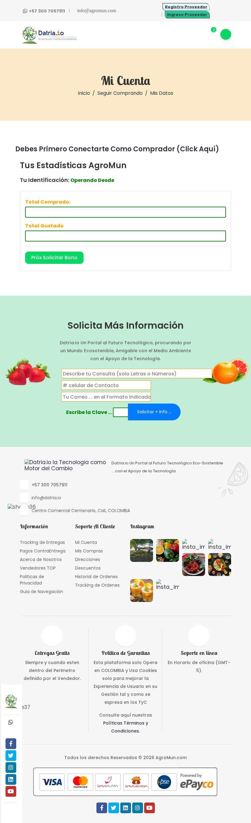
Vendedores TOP (38, 568)
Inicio (84, 93)
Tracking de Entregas (42, 542)
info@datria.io (46, 498)
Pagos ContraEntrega (43, 551)
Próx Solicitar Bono (54, 257)
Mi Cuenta (86, 542)
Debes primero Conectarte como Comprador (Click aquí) (117, 149)
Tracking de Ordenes (97, 585)
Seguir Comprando (120, 93)
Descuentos (88, 568)
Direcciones (87, 559)
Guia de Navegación (41, 592)
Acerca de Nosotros (41, 559)
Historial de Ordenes (96, 577)
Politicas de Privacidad (32, 580)
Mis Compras (89, 551)
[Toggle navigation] (225, 34)
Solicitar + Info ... (154, 412)
